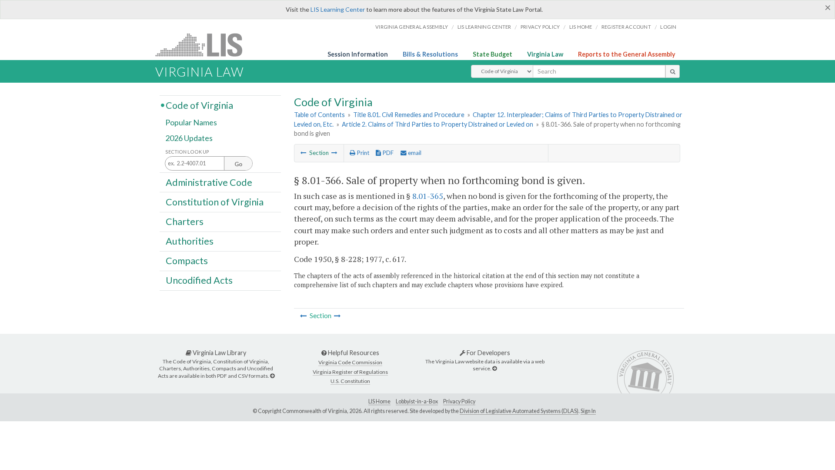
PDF (387, 152)
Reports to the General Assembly (626, 54)
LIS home (580, 27)
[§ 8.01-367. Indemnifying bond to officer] (334, 152)
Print (362, 152)
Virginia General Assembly (411, 27)
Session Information (357, 54)
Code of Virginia (199, 105)
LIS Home (379, 401)
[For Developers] (494, 368)
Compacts (187, 260)
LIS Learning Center (338, 9)
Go (238, 164)
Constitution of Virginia (215, 201)
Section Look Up (187, 151)
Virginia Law (545, 54)
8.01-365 (427, 196)
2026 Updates (189, 138)
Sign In (588, 411)
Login (668, 27)
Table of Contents (319, 114)
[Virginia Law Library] (272, 376)
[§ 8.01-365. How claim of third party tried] (304, 152)
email (414, 152)
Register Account (626, 27)
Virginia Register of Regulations (350, 372)
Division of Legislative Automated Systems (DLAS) (519, 411)
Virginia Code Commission (350, 362)
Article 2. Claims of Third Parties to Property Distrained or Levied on (437, 124)
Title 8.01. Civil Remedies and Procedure (408, 114)
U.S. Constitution (350, 381)
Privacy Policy (540, 27)
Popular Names (191, 123)
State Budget (492, 54)
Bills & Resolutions (430, 54)
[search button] (672, 71)
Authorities (190, 241)
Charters (185, 221)
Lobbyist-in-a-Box (417, 401)
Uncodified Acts (199, 280)
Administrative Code (209, 182)
